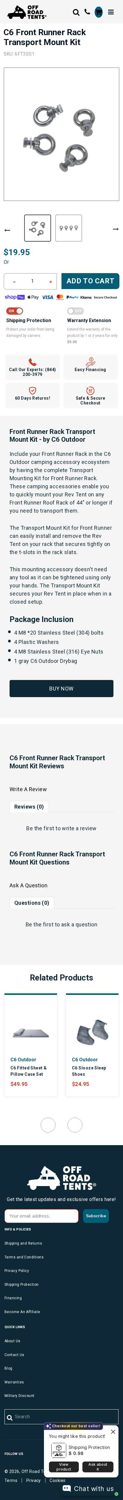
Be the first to (61, 828)
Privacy (33, 1480)
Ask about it (97, 1466)
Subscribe (96, 1216)
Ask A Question (28, 885)
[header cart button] (98, 12)
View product (63, 1466)
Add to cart (91, 281)
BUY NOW (61, 688)
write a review (79, 828)
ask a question (79, 924)
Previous (7, 230)
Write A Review (28, 789)
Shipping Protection (89, 1447)
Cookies (57, 1480)
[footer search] (10, 1418)
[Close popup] (113, 1430)
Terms (10, 1480)
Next (116, 229)
